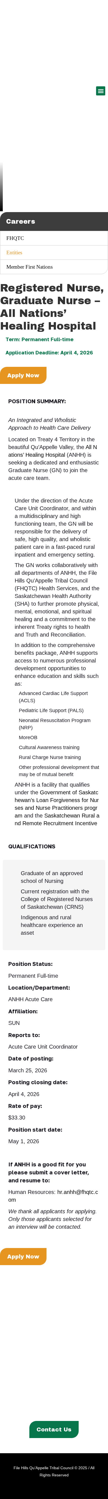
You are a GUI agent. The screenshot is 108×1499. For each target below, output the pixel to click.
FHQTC (15, 238)
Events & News (42, 1411)
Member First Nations (29, 267)
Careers (73, 1411)
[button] (100, 90)
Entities (14, 252)
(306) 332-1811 (66, 1371)
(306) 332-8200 (66, 1362)
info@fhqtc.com (66, 1379)
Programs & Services (52, 1401)
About (14, 1401)
